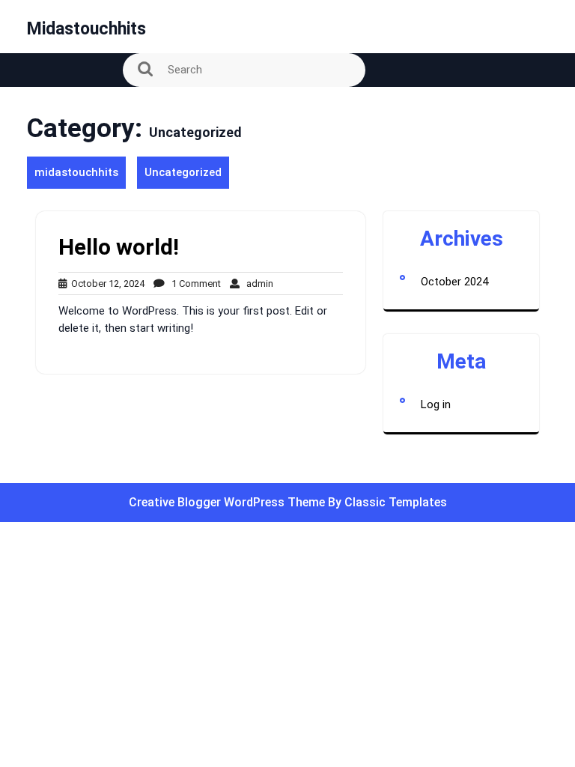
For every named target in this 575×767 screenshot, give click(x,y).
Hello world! (118, 247)
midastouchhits (86, 29)
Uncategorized (183, 172)
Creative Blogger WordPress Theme (228, 502)
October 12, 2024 (105, 283)
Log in (436, 404)
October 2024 (454, 281)
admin (256, 283)
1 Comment (193, 283)
